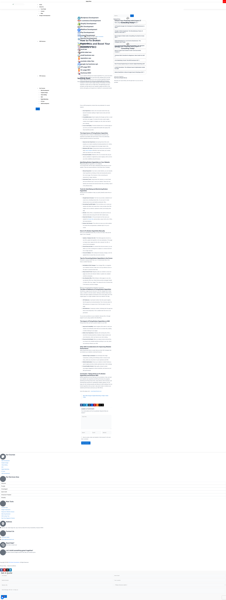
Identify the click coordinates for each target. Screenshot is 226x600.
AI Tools (42, 101)
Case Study (43, 9)
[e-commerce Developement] (79, 21)
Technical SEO (85, 73)
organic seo (84, 43)
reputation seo (85, 58)
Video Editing (44, 94)
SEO (42, 96)
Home (40, 4)
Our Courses (42, 88)
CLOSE (224, 1)
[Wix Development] (79, 27)
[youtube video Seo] (79, 61)
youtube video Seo (87, 61)
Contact (42, 11)
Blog (42, 13)
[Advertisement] (130, 115)
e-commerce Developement (90, 21)
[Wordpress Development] (79, 18)
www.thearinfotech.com (96, 391)
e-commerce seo (86, 46)
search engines (89, 150)
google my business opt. (89, 64)
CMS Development (45, 103)
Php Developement (87, 32)
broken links (91, 219)
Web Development (45, 90)
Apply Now (106, 1)
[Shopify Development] (79, 24)
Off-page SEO (85, 67)
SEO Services (42, 41)
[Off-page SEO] (79, 67)
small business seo (87, 55)
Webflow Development (88, 29)
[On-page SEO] (79, 70)
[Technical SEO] (79, 73)
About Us (41, 6)
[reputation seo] (79, 58)
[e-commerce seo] (79, 46)
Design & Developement (44, 15)
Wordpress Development (89, 18)
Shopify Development (88, 23)
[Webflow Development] (79, 29)
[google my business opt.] (79, 64)
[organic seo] (79, 43)
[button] (81, 405)
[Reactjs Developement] (79, 38)
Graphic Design (44, 92)
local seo (83, 49)
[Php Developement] (79, 32)
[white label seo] (79, 52)
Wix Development (86, 26)
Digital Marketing (44, 99)
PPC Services (42, 75)
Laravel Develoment (87, 35)
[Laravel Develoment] (79, 35)
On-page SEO (85, 70)
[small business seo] (79, 55)
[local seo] (79, 49)
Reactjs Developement (88, 38)
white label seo (85, 52)
